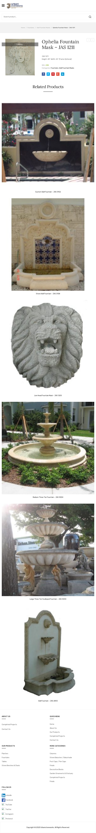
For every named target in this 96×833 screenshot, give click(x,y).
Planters (5, 754)
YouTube (8, 805)
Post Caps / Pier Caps (58, 762)
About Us (53, 728)
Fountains (31, 27)
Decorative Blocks (56, 769)
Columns (53, 754)
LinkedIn (8, 795)
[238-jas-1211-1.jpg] (20, 57)
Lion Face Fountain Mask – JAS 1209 (88, 40)
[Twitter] (48, 74)
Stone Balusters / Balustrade (61, 758)
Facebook (9, 800)
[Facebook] (43, 74)
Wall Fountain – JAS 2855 (48, 701)
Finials (52, 766)
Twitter (8, 809)
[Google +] (57, 74)
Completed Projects (9, 725)
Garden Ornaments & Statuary (61, 773)
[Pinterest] (53, 74)
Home (23, 27)
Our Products (55, 732)
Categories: (46, 68)
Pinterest (9, 819)
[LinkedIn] (62, 74)
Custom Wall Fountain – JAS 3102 (48, 192)
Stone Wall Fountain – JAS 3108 (48, 294)
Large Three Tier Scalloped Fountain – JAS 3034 (48, 599)
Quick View (5, 186)
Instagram (9, 814)
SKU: (43, 65)
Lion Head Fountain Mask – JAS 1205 (48, 396)
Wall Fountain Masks (43, 27)
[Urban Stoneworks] (14, 6)
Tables (4, 762)
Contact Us (6, 729)
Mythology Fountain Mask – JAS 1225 (92, 40)
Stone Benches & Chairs (11, 766)
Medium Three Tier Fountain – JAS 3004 (48, 497)
